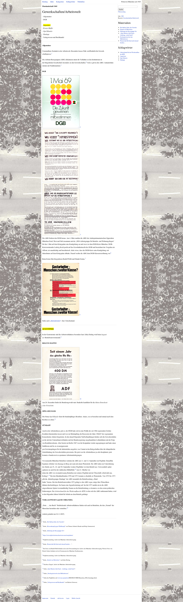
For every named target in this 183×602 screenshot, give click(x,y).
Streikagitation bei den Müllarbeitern (58, 573)
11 (55, 419)
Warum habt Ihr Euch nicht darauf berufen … (59, 544)
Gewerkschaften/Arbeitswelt (131, 18)
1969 (122, 16)
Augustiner (123, 56)
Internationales (55, 321)
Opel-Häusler (123, 58)
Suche (121, 9)
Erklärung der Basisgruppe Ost (55, 531)
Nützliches (81, 2)
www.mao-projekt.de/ (63, 578)
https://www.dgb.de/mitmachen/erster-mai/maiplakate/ (58, 535)
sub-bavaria (60, 598)
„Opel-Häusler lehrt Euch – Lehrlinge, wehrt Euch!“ (127, 34)
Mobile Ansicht (76, 598)
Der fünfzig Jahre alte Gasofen (55, 522)
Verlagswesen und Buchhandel (56, 582)
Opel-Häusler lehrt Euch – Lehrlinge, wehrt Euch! (61, 569)
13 (49, 475)
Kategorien (60, 2)
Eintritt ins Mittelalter (53, 560)
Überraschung (121, 12)
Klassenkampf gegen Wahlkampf (56, 526)
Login (67, 598)
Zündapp (122, 60)
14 (67, 508)
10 (80, 399)
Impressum (45, 598)
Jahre (52, 2)
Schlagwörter (70, 2)
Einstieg (45, 2)
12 (75, 469)
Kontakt (53, 598)
